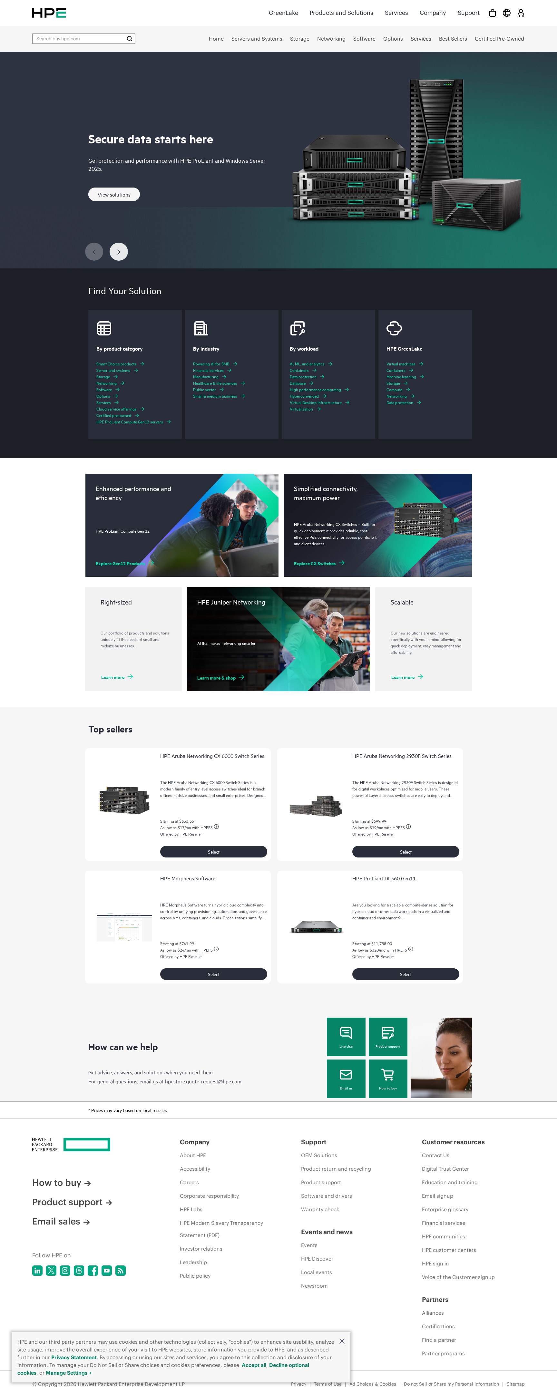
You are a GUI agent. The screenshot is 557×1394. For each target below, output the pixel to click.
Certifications (438, 1326)
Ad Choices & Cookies (372, 1384)
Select (214, 851)
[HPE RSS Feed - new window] (120, 1270)
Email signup (437, 1196)
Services (396, 12)
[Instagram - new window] (65, 1270)
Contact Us (435, 1155)
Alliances (433, 1313)
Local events (316, 1272)
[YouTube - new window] (107, 1270)
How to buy (388, 1087)
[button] (342, 1342)
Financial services (443, 1223)
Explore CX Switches (315, 563)
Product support (388, 1046)
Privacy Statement (74, 1357)
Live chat (346, 1046)
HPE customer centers (449, 1250)
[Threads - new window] (79, 1270)
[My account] (521, 13)
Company (433, 12)
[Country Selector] (507, 13)
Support (469, 12)
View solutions (114, 194)
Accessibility (195, 1169)
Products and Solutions (341, 12)
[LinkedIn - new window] (37, 1270)
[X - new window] (51, 1270)
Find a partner (439, 1340)
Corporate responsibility (209, 1196)
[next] (119, 252)
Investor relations (201, 1248)
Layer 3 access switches (389, 795)
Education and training (450, 1182)
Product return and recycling (336, 1169)
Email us (346, 1087)
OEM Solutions (319, 1155)
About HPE (193, 1155)
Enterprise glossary (445, 1209)
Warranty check (320, 1209)
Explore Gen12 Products (120, 563)
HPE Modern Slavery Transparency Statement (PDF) (221, 1229)
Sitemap (516, 1384)
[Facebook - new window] (93, 1270)
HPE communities (443, 1236)
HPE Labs (191, 1209)
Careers (189, 1182)
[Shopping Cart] (492, 13)
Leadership (193, 1262)
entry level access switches (214, 788)
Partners (435, 1299)
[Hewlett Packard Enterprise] (49, 13)
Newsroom (314, 1286)
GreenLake (283, 12)
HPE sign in (435, 1263)
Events (309, 1245)
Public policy (195, 1276)
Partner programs (443, 1353)
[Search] (129, 39)
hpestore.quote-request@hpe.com (203, 1081)
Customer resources (453, 1142)
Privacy (298, 1384)
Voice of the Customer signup (458, 1277)
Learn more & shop (216, 677)
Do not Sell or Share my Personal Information (451, 1384)
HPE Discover (317, 1258)
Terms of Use (328, 1384)
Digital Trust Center (445, 1169)
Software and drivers (326, 1196)
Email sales (56, 1221)
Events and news (327, 1232)
